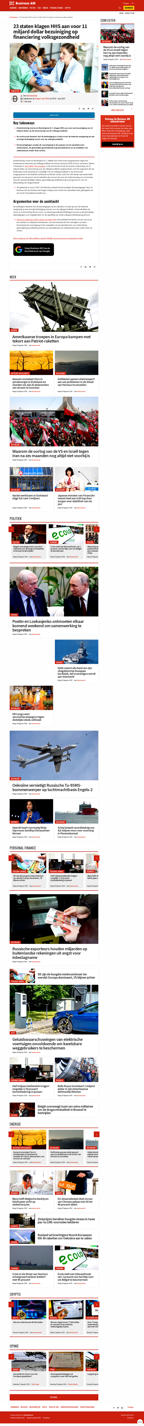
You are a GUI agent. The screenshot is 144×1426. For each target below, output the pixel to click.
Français (130, 1407)
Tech (39, 8)
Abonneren (129, 8)
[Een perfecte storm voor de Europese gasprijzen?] (28, 1353)
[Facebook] (114, 1407)
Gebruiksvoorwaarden (69, 1407)
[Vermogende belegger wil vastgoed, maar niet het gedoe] (66, 1353)
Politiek (33, 8)
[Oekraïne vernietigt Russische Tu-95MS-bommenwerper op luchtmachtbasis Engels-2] (54, 732)
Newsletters (129, 13)
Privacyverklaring (87, 1407)
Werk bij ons (54, 1407)
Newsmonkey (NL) (18, 1418)
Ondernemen (23, 8)
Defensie (14, 330)
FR (133, 3)
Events (44, 1407)
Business (14, 822)
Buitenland (60, 373)
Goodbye (46, 1418)
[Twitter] (118, 1407)
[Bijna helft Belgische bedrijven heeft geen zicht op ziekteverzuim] (31, 1172)
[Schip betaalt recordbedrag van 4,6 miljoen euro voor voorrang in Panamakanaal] (76, 800)
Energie (45, 8)
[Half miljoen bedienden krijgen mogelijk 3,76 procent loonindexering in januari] (31, 1059)
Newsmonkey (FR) (34, 1418)
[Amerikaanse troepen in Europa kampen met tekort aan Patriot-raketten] (54, 283)
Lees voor (54, 115)
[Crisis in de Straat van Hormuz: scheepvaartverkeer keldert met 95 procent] (31, 1247)
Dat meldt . (35, 166)
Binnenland (91, 1369)
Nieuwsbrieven (34, 1407)
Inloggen (126, 3)
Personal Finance (56, 8)
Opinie (121, 13)
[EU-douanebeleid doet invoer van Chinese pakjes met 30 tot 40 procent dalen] (76, 1172)
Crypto (68, 8)
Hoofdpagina (13, 17)
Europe (59, 1193)
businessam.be (32, 95)
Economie (13, 8)
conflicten (15, 91)
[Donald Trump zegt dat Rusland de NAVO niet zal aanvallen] (104, 92)
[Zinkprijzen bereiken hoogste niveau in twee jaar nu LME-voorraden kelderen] (22, 1215)
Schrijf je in (117, 144)
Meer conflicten (122, 109)
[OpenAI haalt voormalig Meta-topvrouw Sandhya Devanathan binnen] (31, 800)
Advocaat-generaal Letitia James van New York (36, 219)
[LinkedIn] (122, 1407)
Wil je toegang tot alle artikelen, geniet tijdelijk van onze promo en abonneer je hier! (48, 238)
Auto (13, 1033)
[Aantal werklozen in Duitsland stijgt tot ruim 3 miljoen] (31, 468)
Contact (130, 1418)
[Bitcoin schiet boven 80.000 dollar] (28, 1301)
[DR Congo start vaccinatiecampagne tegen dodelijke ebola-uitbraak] (31, 687)
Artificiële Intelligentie (20, 373)
